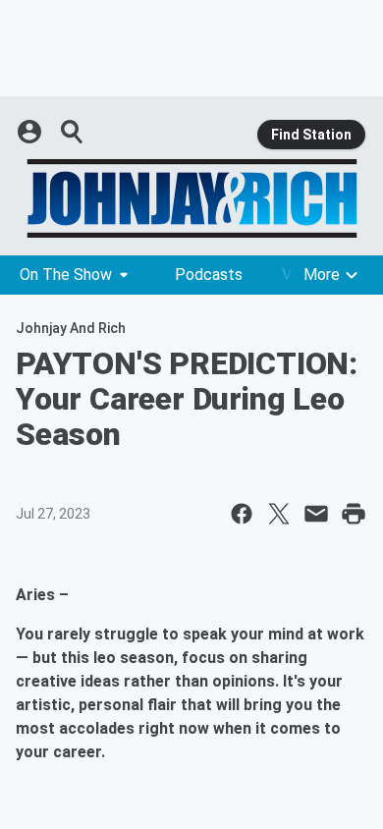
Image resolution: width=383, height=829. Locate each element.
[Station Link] (191, 198)
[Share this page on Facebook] (241, 513)
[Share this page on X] (279, 513)
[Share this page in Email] (316, 513)
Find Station (311, 134)
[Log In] (31, 131)
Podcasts (209, 274)
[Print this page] (353, 513)
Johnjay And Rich (71, 328)
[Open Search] (72, 131)
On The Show (66, 274)
